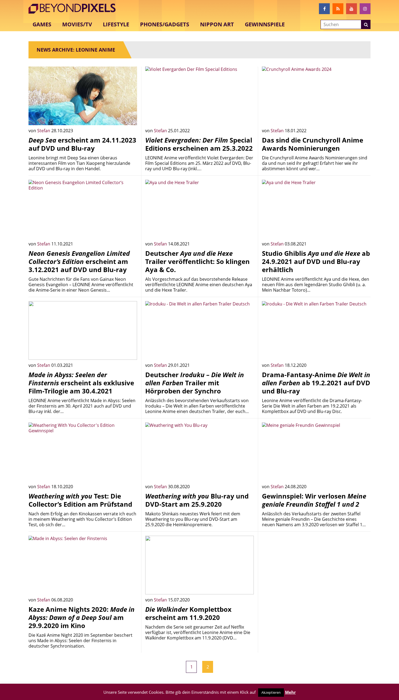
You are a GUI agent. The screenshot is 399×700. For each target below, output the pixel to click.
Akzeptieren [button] (271, 692)
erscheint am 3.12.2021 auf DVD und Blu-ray (79, 261)
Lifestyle (116, 24)
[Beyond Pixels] (74, 9)
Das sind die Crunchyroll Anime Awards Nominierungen (312, 144)
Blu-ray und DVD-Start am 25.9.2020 (197, 500)
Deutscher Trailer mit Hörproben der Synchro (194, 382)
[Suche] (365, 24)
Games (42, 24)
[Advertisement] (316, 574)
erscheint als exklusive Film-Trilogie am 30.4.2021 (81, 382)
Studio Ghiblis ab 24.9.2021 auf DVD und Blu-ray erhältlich (316, 261)
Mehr (290, 692)
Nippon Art (217, 24)
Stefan (44, 131)
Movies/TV (77, 24)
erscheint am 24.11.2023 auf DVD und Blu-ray (82, 144)
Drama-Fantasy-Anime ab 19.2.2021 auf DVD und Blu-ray (316, 382)
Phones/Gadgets (164, 24)
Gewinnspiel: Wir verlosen (314, 500)
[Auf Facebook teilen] (128, 117)
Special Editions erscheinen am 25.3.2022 (199, 144)
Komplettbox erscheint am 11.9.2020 (188, 613)
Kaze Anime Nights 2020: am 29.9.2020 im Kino (81, 617)
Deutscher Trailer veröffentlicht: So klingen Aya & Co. (197, 261)
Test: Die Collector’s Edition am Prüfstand (80, 500)
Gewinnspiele (265, 24)
